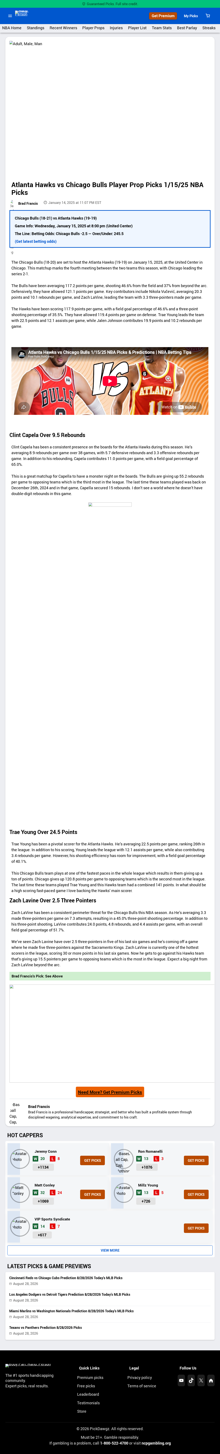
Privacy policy (139, 1377)
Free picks (86, 1385)
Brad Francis (28, 203)
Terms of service (141, 1385)
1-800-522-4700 (114, 1443)
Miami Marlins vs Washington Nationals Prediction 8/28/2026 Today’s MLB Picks (71, 1311)
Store (81, 1411)
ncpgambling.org (156, 1443)
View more (110, 1250)
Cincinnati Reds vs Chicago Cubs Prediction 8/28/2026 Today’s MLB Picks (65, 1278)
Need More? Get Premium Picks (110, 1092)
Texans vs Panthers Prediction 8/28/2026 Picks (45, 1327)
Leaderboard (88, 1394)
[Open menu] (10, 15)
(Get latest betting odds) (36, 241)
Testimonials (88, 1402)
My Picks (191, 16)
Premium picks (90, 1377)
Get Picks (92, 1160)
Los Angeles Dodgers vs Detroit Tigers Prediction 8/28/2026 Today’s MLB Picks (69, 1294)
